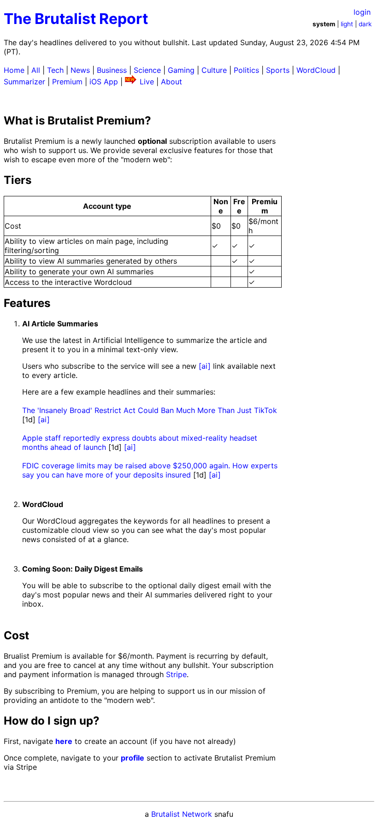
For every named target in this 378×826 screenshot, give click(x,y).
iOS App (103, 81)
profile (132, 757)
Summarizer (24, 81)
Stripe (176, 674)
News (80, 70)
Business (112, 70)
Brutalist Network (181, 814)
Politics (246, 70)
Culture (214, 70)
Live (147, 81)
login (362, 12)
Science (147, 70)
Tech (55, 70)
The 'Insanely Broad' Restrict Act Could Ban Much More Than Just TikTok (149, 410)
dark (365, 24)
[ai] (205, 366)
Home (14, 70)
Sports (277, 70)
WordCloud (316, 70)
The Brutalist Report (76, 19)
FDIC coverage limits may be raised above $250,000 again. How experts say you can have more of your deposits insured (150, 470)
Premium (67, 81)
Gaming (181, 70)
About (171, 81)
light (347, 24)
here (63, 741)
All (35, 70)
